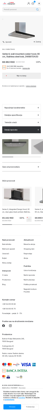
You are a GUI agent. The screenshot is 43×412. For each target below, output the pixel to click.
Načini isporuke (29, 275)
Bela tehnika (6, 244)
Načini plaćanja (29, 280)
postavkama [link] (9, 400)
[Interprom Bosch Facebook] (3, 326)
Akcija (26, 258)
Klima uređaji (6, 263)
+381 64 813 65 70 (9, 309)
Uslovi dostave (31, 86)
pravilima (22, 398)
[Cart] (33, 3)
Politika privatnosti (30, 284)
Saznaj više (26, 68)
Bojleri (4, 258)
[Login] (28, 3)
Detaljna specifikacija (13, 115)
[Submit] (37, 9)
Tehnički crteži (11, 122)
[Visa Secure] (8, 376)
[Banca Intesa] (14, 370)
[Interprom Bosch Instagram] (10, 326)
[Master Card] (4, 376)
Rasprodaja (28, 254)
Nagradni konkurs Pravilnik (30, 290)
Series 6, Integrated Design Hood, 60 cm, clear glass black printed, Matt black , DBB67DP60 (16, 210)
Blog (4, 284)
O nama (5, 275)
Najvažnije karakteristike (15, 108)
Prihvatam (12, 407)
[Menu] (39, 3)
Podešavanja (30, 407)
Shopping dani (29, 249)
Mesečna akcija (29, 244)
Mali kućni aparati (8, 249)
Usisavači (5, 254)
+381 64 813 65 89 (9, 304)
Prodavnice (6, 280)
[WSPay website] (18, 376)
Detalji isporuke (11, 130)
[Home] (9, 3)
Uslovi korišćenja (30, 270)
